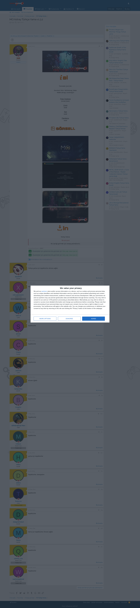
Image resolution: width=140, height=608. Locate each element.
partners (44, 291)
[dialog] (70, 304)
